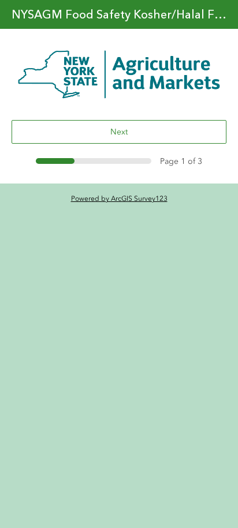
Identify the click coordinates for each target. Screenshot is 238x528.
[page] (119, 74)
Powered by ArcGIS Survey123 (119, 198)
